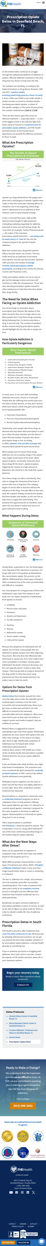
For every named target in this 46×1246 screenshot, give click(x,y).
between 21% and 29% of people (23, 443)
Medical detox (8, 696)
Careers (23, 1224)
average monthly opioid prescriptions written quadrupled (18, 265)
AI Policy (33, 1224)
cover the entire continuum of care (16, 934)
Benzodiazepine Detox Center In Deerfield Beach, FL (22, 1024)
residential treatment (13, 799)
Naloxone (10, 825)
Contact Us (23, 984)
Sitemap (31, 1226)
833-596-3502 (8, 1242)
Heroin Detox (14, 1037)
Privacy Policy (18, 1226)
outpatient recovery (31, 888)
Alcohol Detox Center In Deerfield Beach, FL (23, 1017)
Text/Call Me (23, 1242)
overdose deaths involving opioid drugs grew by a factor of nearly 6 (22, 95)
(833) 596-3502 (23, 1106)
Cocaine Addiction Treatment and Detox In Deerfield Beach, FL (23, 1031)
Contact (12, 1224)
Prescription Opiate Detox (20, 1042)
